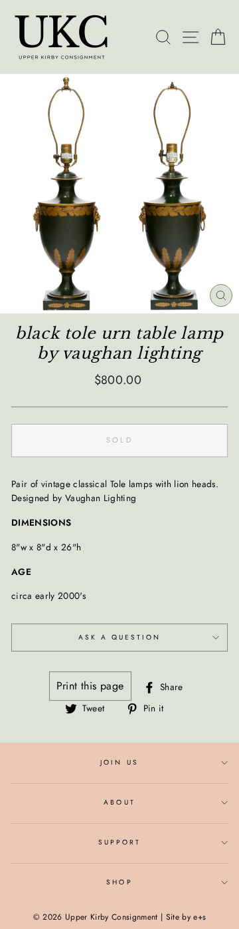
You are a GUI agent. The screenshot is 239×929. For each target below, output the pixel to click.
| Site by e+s (183, 917)
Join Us (119, 762)
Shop (119, 882)
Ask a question (119, 637)
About (119, 802)
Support (119, 842)
